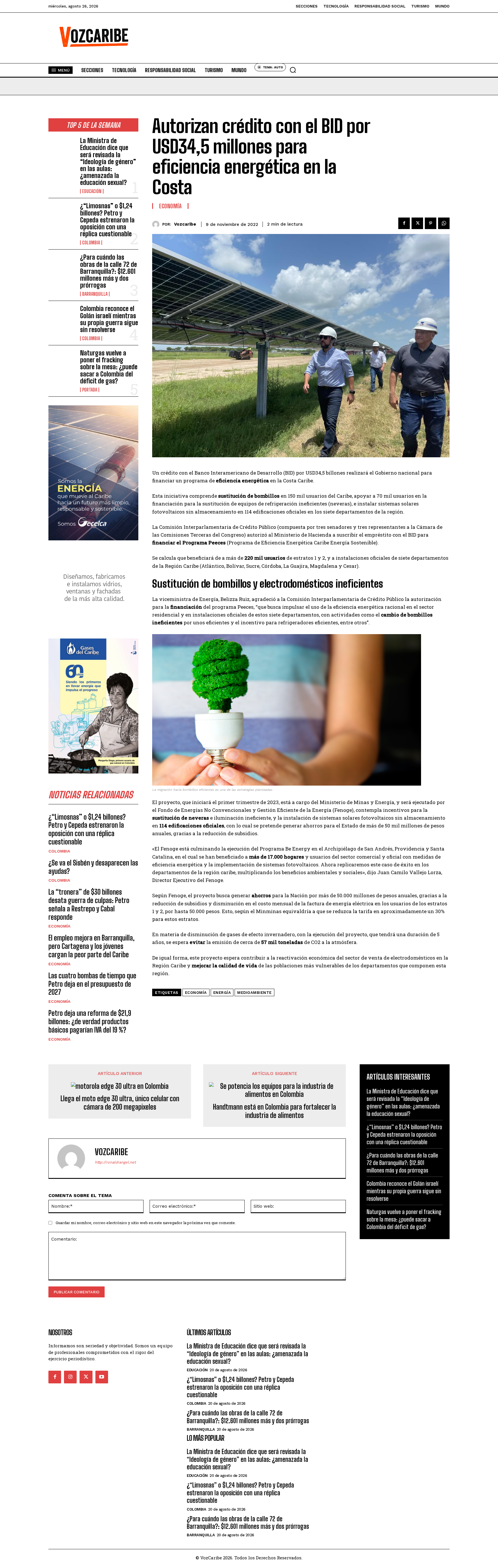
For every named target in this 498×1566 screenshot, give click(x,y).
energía (222, 992)
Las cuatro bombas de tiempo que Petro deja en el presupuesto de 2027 (92, 983)
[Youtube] (101, 1377)
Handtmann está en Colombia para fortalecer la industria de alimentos (274, 1111)
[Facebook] (404, 223)
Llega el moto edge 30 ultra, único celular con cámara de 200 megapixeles (120, 1103)
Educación (91, 191)
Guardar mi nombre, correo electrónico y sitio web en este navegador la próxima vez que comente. (146, 1222)
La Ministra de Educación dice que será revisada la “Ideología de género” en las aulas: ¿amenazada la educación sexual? (108, 161)
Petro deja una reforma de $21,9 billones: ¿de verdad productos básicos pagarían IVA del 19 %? (89, 1021)
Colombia (91, 242)
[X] (417, 223)
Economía (59, 926)
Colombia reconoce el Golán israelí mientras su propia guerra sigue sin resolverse (109, 319)
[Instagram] (70, 1377)
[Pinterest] (430, 223)
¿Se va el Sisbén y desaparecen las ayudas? (93, 867)
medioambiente (254, 992)
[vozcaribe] (157, 224)
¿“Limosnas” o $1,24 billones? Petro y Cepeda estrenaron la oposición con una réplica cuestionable (107, 220)
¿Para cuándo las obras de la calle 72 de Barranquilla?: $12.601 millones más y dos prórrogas (108, 271)
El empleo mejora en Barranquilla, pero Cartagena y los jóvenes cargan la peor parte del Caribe (91, 946)
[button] (293, 70)
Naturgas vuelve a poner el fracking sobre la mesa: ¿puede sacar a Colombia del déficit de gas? (108, 367)
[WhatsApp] (444, 223)
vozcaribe (185, 224)
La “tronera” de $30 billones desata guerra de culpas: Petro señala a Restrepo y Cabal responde (88, 904)
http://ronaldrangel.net (115, 1162)
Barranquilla (94, 294)
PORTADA (89, 389)
